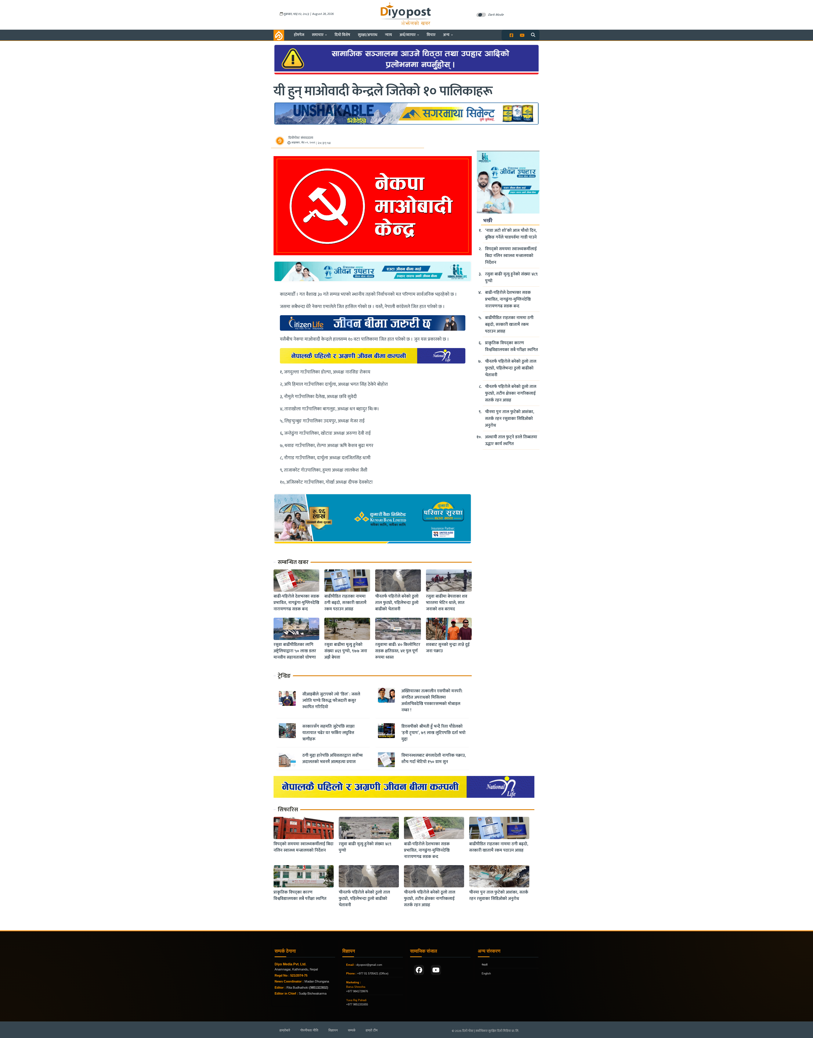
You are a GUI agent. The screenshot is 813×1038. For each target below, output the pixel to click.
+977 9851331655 (357, 1004)
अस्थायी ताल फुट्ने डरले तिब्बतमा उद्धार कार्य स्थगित (511, 440)
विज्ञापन (333, 1030)
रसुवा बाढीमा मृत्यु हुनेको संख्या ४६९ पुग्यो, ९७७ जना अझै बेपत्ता (345, 651)
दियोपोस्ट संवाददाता (300, 138)
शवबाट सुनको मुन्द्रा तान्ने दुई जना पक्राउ (448, 648)
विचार (431, 35)
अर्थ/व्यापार (408, 35)
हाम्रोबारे (284, 1030)
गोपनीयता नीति (309, 1030)
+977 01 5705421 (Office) (372, 973)
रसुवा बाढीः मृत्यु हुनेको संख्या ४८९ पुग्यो (511, 277)
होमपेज (299, 35)
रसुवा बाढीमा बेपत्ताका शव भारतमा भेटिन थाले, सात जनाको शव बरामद (446, 603)
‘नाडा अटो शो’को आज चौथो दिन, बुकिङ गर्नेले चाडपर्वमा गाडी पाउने (511, 234)
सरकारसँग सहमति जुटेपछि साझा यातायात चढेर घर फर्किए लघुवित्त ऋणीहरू (328, 733)
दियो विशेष (342, 35)
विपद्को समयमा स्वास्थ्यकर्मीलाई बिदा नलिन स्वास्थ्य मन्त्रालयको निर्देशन (511, 255)
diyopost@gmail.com (369, 964)
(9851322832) (318, 987)
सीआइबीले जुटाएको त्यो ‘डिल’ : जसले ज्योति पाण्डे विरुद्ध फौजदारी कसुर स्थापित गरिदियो (331, 701)
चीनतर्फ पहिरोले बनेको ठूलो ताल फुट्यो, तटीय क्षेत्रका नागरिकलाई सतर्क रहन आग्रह (510, 393)
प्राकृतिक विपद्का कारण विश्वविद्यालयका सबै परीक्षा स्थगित (511, 346)
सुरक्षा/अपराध (367, 35)
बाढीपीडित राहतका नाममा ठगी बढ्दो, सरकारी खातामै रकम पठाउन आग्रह (345, 603)
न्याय (388, 35)
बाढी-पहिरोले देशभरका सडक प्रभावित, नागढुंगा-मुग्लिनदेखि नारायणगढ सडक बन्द (296, 603)
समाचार (318, 35)
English (486, 973)
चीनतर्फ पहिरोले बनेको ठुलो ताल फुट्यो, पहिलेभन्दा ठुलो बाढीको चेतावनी (397, 603)
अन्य (446, 35)
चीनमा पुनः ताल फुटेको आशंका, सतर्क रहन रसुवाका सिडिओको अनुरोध (509, 418)
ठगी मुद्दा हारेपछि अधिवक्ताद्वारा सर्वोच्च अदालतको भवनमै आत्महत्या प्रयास (332, 758)
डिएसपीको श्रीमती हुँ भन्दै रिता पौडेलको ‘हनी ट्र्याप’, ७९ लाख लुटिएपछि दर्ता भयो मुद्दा (433, 733)
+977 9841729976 (357, 991)
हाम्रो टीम (371, 1030)
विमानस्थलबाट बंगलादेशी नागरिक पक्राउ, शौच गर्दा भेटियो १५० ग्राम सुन (433, 758)
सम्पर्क (351, 1030)
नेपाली (485, 964)
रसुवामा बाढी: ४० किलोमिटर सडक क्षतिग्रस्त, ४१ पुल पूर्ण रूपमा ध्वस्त (397, 651)
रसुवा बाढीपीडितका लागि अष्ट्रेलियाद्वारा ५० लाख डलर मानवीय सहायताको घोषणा (295, 651)
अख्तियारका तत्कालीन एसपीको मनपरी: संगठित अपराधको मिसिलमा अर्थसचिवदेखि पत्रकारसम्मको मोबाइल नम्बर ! (431, 700)
